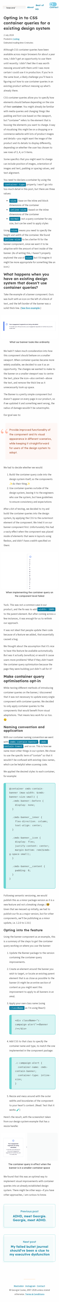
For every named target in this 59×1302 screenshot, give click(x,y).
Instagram (30, 1286)
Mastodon (19, 1286)
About (30, 7)
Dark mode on (53, 4)
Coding (16, 39)
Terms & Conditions (34, 1294)
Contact (54, 7)
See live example (30, 308)
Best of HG (39, 7)
